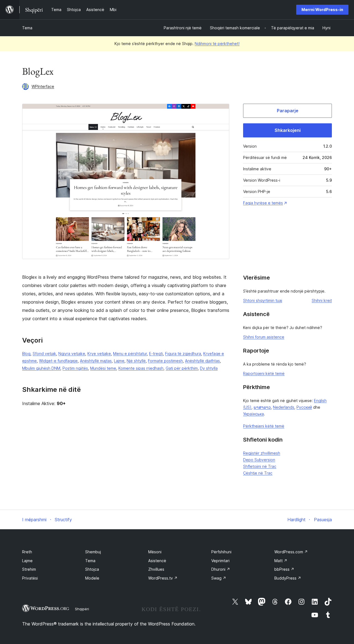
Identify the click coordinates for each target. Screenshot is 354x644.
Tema (27, 27)
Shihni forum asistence (263, 337)
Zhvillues (156, 569)
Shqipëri (82, 609)
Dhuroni (220, 569)
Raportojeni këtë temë (264, 373)
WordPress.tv (163, 578)
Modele (92, 578)
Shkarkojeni (288, 130)
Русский (304, 407)
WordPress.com (291, 551)
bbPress (284, 569)
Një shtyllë (136, 360)
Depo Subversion (259, 459)
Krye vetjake (99, 353)
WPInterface (43, 86)
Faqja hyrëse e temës (263, 202)
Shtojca (92, 569)
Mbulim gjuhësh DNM (41, 368)
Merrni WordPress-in (322, 9)
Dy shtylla (209, 368)
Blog (26, 353)
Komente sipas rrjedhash (140, 368)
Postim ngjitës (75, 368)
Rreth (27, 551)
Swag (218, 578)
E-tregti (156, 353)
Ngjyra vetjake (71, 353)
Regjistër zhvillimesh (261, 453)
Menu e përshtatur (130, 353)
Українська (253, 413)
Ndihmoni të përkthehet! (217, 43)
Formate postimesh (165, 360)
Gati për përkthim (182, 368)
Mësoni (155, 551)
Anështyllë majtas (96, 360)
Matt (280, 560)
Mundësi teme (103, 368)
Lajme (119, 360)
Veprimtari (220, 560)
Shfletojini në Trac (259, 466)
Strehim (29, 569)
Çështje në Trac (257, 473)
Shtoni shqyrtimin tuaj (262, 300)
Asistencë (157, 560)
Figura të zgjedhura (183, 353)
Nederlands (283, 407)
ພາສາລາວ (262, 407)
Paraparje (287, 110)
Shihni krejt (322, 300)
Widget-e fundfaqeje (58, 360)
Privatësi (30, 578)
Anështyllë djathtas (202, 360)
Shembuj (93, 551)
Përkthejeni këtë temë (263, 426)
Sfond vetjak (44, 353)
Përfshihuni (221, 551)
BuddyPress (287, 578)
